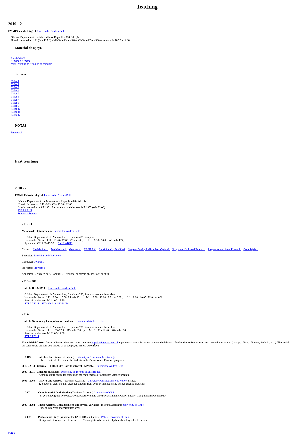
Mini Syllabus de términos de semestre (31, 63)
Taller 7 (15, 99)
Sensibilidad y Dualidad (112, 249)
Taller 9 (15, 105)
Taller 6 (15, 96)
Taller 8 (15, 102)
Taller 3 (15, 87)
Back (11, 433)
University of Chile (104, 392)
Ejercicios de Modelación (48, 255)
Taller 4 (15, 90)
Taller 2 (15, 84)
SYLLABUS (18, 57)
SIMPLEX (90, 249)
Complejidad (250, 249)
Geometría (75, 249)
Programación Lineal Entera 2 (224, 249)
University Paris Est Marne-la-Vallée (107, 380)
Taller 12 (15, 114)
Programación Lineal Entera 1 (188, 249)
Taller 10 (15, 108)
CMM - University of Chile (114, 417)
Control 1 (39, 261)
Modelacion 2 (59, 249)
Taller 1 (15, 81)
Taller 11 (15, 111)
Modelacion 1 (40, 249)
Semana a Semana (20, 60)
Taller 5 (15, 93)
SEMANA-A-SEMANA (55, 303)
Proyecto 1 (40, 267)
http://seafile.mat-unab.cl (105, 342)
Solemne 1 (16, 132)
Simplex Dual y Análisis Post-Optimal (149, 249)
